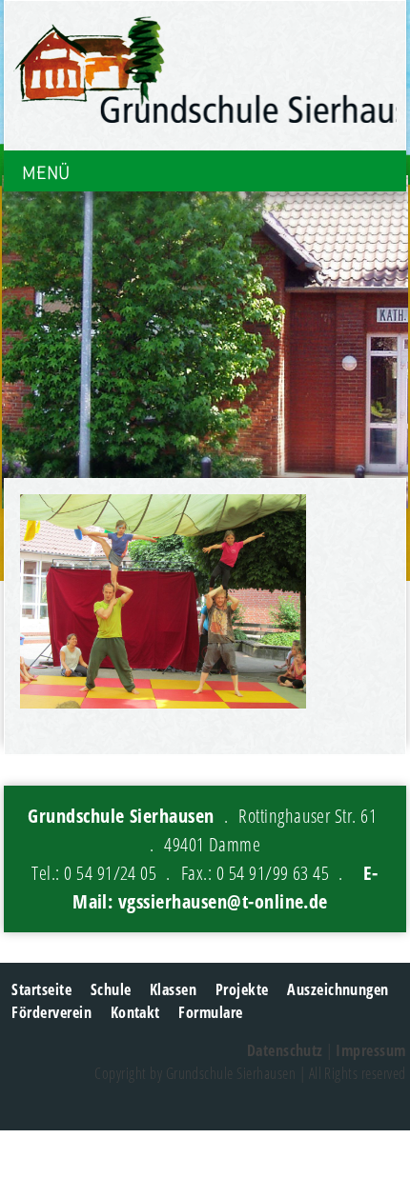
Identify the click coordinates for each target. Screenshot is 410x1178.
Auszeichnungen (338, 989)
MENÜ (46, 173)
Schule (111, 989)
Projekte (242, 989)
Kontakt (135, 1012)
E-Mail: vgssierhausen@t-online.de (225, 887)
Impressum (370, 1050)
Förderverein (51, 1012)
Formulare (210, 1012)
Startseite (41, 989)
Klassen (173, 989)
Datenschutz (285, 1050)
